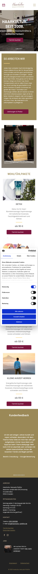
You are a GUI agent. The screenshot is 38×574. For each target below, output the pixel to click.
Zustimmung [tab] (7, 256)
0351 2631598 (13, 521)
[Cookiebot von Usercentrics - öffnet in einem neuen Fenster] (28, 251)
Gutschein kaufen (9, 530)
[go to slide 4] (20, 48)
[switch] (33, 292)
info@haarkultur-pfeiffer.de (17, 524)
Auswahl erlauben (19, 316)
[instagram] (7, 535)
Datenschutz (24, 563)
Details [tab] (19, 256)
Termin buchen (8, 528)
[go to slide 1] (16, 48)
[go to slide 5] (21, 48)
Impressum (13, 563)
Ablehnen (19, 322)
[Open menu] (34, 5)
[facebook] (4, 535)
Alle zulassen (19, 311)
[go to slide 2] (17, 48)
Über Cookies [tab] (31, 256)
